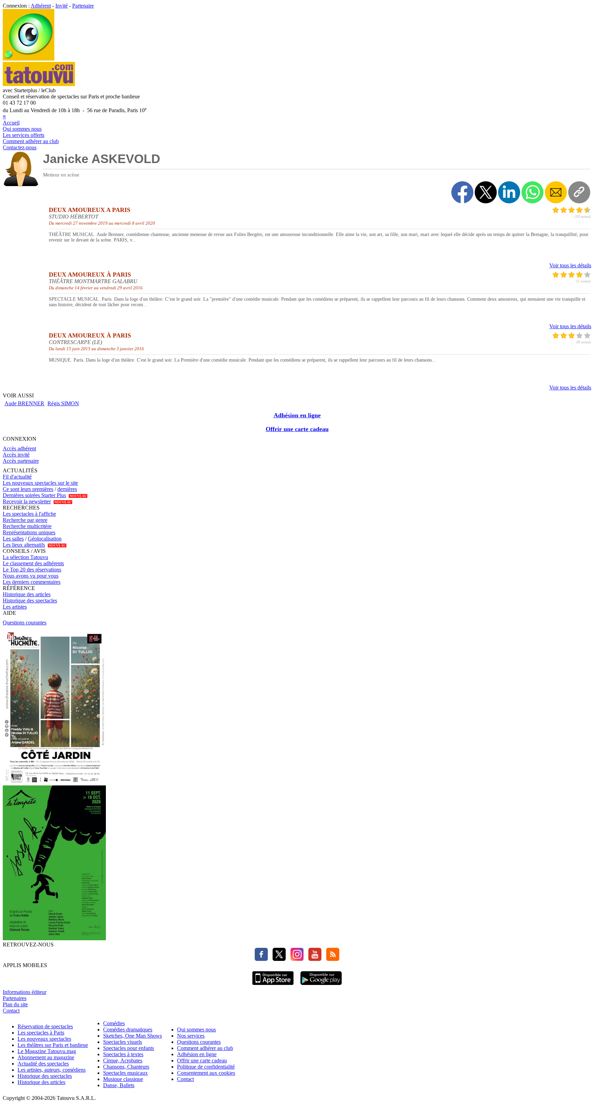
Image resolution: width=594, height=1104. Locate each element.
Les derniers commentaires (31, 582)
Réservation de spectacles (45, 1026)
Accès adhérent (19, 448)
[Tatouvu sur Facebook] (261, 959)
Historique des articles (27, 594)
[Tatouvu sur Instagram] (295, 959)
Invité (61, 6)
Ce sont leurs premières (28, 489)
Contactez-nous (19, 147)
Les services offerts (23, 135)
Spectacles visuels (122, 1042)
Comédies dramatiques (127, 1029)
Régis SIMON (63, 403)
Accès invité (16, 455)
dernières (67, 489)
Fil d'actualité (17, 477)
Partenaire (83, 6)
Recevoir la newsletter (27, 501)
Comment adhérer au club (31, 141)
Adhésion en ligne (297, 415)
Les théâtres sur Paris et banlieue (53, 1045)
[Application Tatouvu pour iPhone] (273, 986)
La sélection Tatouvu (25, 557)
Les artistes (15, 607)
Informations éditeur (24, 992)
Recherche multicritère (27, 526)
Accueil (11, 123)
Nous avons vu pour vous (30, 576)
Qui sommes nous (22, 129)
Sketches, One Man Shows (132, 1036)
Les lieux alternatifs (24, 545)
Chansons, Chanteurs (126, 1067)
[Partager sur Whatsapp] (532, 192)
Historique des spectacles (30, 600)
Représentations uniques (29, 532)
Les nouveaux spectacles (44, 1039)
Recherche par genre (25, 520)
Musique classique (123, 1079)
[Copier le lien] (579, 192)
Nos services (191, 1036)
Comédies (114, 1023)
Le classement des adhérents (33, 563)
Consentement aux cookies (206, 1073)
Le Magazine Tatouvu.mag (47, 1051)
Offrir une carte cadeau (297, 429)
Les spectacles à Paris (41, 1033)
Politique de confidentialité (206, 1067)
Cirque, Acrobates (122, 1060)
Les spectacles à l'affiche (29, 514)
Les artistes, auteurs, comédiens (52, 1070)
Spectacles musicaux (125, 1073)
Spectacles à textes (123, 1054)
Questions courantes (24, 622)
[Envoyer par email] (556, 192)
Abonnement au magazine (46, 1057)
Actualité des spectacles (43, 1064)
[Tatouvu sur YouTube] (313, 959)
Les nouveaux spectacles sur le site (40, 483)
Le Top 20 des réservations (32, 569)
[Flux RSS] (331, 959)
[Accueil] (28, 59)
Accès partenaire (21, 461)
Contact (11, 1011)
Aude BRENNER (24, 403)
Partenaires (14, 998)
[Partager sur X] (486, 192)
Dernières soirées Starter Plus (34, 495)
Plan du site (15, 1004)
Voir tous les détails (570, 265)
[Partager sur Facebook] (462, 192)
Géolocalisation (45, 539)
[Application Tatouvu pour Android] (321, 986)
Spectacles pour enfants (128, 1048)
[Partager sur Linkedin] (509, 192)
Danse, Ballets (118, 1085)
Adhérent (41, 6)
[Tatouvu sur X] (277, 959)
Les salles (13, 539)
